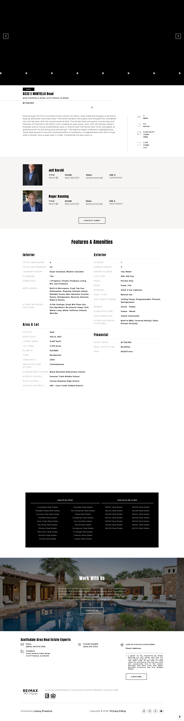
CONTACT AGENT (92, 220)
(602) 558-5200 (72, 178)
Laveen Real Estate (83, 539)
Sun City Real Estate (83, 521)
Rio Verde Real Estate (47, 525)
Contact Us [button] (92, 611)
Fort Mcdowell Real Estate (83, 511)
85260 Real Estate (114, 514)
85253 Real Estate (140, 528)
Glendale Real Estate (83, 507)
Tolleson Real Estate (83, 535)
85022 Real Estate (140, 525)
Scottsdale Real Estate (47, 507)
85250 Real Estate (140, 521)
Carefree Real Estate (47, 518)
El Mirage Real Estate (83, 532)
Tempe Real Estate (47, 539)
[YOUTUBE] (161, 711)
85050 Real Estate (114, 521)
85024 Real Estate (140, 514)
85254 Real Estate (114, 518)
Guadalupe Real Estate (83, 518)
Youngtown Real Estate (83, 528)
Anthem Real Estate (48, 535)
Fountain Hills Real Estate (47, 514)
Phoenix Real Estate (48, 528)
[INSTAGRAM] (150, 711)
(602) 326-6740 (72, 204)
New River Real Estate (48, 532)
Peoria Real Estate (83, 525)
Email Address (133, 648)
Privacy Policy (118, 711)
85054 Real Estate (114, 507)
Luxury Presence (43, 711)
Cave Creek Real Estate (47, 521)
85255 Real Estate (114, 511)
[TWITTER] (155, 711)
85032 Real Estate (140, 507)
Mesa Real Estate (83, 514)
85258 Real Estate (140, 511)
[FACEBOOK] (144, 711)
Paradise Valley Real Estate (47, 511)
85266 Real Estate (114, 525)
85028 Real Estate (140, 518)
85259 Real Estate (114, 528)
